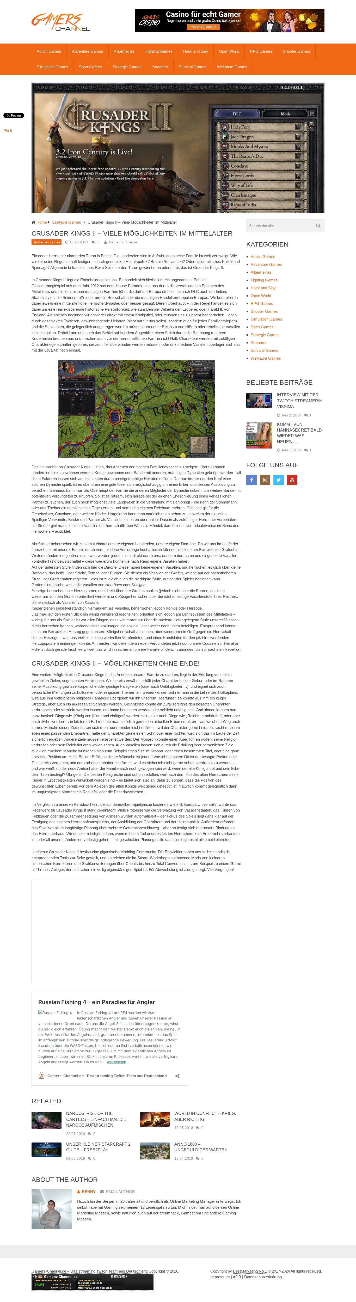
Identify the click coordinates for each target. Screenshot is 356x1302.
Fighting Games (159, 51)
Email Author (120, 1191)
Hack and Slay (195, 51)
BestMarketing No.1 (250, 1271)
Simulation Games (52, 67)
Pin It (7, 130)
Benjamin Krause (123, 242)
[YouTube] (292, 480)
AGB (237, 1277)
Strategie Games (127, 67)
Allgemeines (124, 51)
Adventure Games (87, 51)
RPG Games (261, 51)
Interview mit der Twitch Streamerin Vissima (299, 401)
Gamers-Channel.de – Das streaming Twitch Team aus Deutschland (90, 1271)
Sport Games (90, 67)
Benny (89, 1191)
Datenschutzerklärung (263, 1277)
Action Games (49, 51)
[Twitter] (278, 480)
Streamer (160, 67)
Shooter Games (296, 51)
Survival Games (192, 67)
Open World (229, 51)
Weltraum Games (232, 67)
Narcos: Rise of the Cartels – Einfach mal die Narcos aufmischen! (96, 1119)
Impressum (220, 1277)
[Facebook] (251, 480)
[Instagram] (265, 480)
